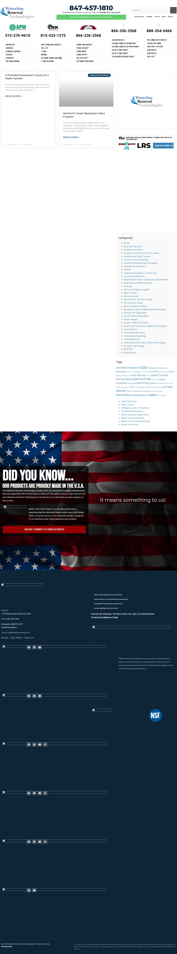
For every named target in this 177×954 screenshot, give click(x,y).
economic (129, 372)
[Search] (173, 10)
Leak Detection (129, 401)
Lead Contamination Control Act (140, 273)
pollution (165, 383)
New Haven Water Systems (138, 283)
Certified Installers (133, 250)
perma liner (142, 379)
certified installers (127, 367)
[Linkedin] (34, 647)
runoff (137, 387)
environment (144, 372)
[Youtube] (40, 647)
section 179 (149, 387)
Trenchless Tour (132, 339)
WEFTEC (128, 349)
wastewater (140, 395)
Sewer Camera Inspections (134, 414)
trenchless (124, 395)
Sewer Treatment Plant (136, 322)
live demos (138, 375)
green (172, 371)
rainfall (118, 387)
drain (166, 368)
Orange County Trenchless (135, 408)
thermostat (153, 391)
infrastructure (126, 376)
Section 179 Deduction (135, 313)
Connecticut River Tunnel (137, 256)
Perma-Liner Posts (133, 303)
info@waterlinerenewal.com (18, 633)
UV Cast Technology (134, 346)
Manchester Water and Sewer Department (146, 279)
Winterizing (130, 352)
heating (118, 376)
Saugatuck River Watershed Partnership (145, 309)
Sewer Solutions (129, 424)
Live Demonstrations (134, 276)
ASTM (127, 243)
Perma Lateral (131, 296)
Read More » (13, 96)
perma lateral (124, 379)
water (153, 395)
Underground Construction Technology (144, 342)
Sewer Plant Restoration (136, 316)
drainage (121, 371)
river (132, 387)
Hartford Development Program (140, 263)
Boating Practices (133, 246)
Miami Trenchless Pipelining (135, 421)
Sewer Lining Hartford (132, 418)
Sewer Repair (130, 319)
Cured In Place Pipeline (136, 259)
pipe (162, 379)
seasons (142, 387)
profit (170, 383)
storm (130, 391)
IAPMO (127, 269)
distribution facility (156, 368)
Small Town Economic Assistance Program (145, 326)
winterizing (162, 395)
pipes (152, 383)
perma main (156, 379)
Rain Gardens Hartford (135, 306)
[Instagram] (45, 744)
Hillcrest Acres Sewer (135, 266)
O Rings (128, 286)
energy (136, 371)
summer (138, 391)
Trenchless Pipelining (135, 336)
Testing (145, 391)
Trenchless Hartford (134, 332)
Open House (130, 293)
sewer (121, 390)
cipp (143, 367)
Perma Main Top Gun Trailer (138, 299)
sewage (167, 386)
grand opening (164, 372)
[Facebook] (29, 647)
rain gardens (125, 387)
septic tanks (157, 387)
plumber (159, 383)
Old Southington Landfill (137, 289)
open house (159, 375)
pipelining (141, 383)
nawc (148, 376)
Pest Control (127, 404)
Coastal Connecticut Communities (141, 253)
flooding (154, 371)
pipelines (131, 383)
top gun (160, 391)
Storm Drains (130, 329)
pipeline (121, 383)
